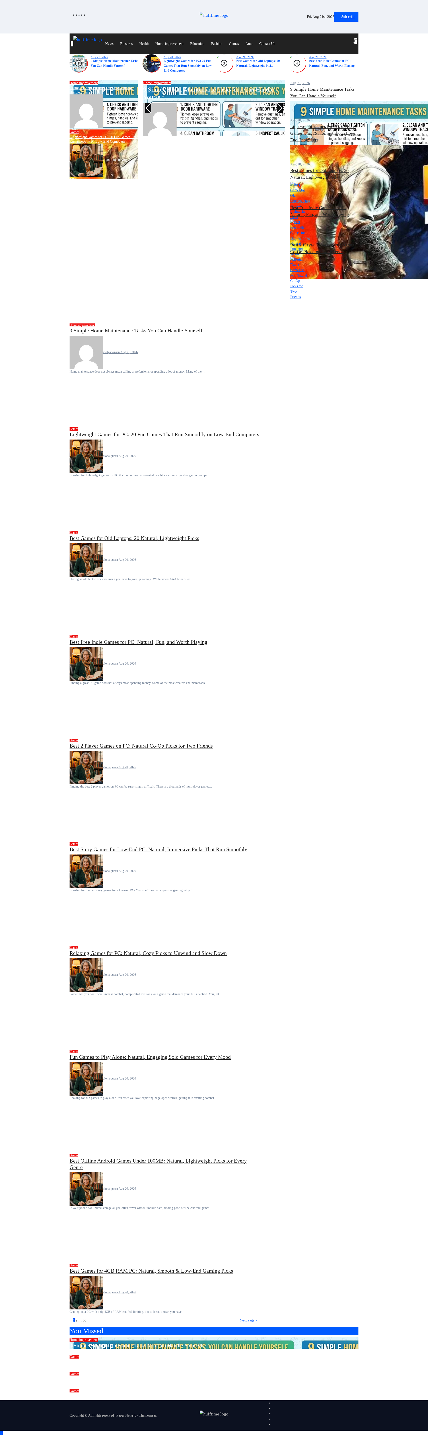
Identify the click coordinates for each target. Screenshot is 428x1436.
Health (144, 44)
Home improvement (169, 44)
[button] (354, 46)
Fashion (216, 44)
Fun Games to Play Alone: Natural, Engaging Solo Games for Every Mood (150, 1057)
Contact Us (267, 44)
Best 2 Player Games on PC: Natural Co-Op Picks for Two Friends (141, 746)
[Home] (72, 43)
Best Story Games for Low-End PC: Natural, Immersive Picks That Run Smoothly (158, 849)
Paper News (125, 1415)
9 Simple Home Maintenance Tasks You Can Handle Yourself (136, 330)
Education (197, 44)
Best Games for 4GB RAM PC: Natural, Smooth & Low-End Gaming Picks (151, 1271)
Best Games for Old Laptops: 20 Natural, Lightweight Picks (134, 538)
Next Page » (248, 1320)
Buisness (126, 44)
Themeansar (147, 1415)
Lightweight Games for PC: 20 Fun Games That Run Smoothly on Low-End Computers (188, 65)
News (109, 44)
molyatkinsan (112, 111)
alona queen (112, 160)
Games (234, 44)
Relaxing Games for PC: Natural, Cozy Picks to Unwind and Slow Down (148, 953)
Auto (249, 44)
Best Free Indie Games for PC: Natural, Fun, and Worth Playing (138, 642)
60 (84, 1320)
